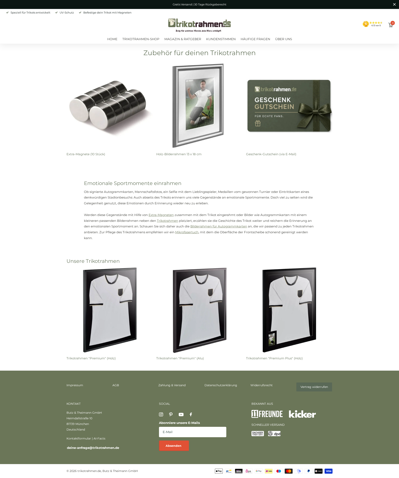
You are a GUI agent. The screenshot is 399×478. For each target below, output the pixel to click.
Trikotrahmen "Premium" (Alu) (180, 358)
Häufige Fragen (255, 39)
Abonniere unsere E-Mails (179, 423)
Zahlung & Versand (172, 385)
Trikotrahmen (167, 221)
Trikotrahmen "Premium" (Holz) (91, 358)
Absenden (174, 446)
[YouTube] (181, 414)
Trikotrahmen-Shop (140, 39)
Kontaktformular (78, 438)
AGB (115, 385)
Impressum (74, 385)
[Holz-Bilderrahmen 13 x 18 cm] (199, 106)
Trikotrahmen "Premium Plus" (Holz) (274, 358)
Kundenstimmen (221, 39)
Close (394, 4)
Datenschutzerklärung (220, 385)
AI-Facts (99, 438)
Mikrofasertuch (186, 232)
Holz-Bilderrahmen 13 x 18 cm (179, 154)
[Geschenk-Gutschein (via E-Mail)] (289, 106)
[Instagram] (161, 414)
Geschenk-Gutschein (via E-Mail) (271, 154)
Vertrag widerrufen (314, 387)
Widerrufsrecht (261, 385)
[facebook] (191, 414)
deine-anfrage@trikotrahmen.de (93, 448)
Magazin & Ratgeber (182, 39)
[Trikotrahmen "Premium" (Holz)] (109, 310)
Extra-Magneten (161, 215)
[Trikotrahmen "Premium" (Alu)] (199, 310)
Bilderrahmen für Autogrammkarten (218, 226)
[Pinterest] (170, 414)
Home (112, 39)
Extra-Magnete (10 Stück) (85, 154)
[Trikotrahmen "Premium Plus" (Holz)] (289, 310)
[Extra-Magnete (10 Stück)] (109, 106)
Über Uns (283, 39)
